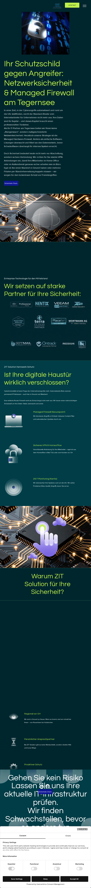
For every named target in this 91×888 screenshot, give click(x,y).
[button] (45, 33)
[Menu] (84, 6)
